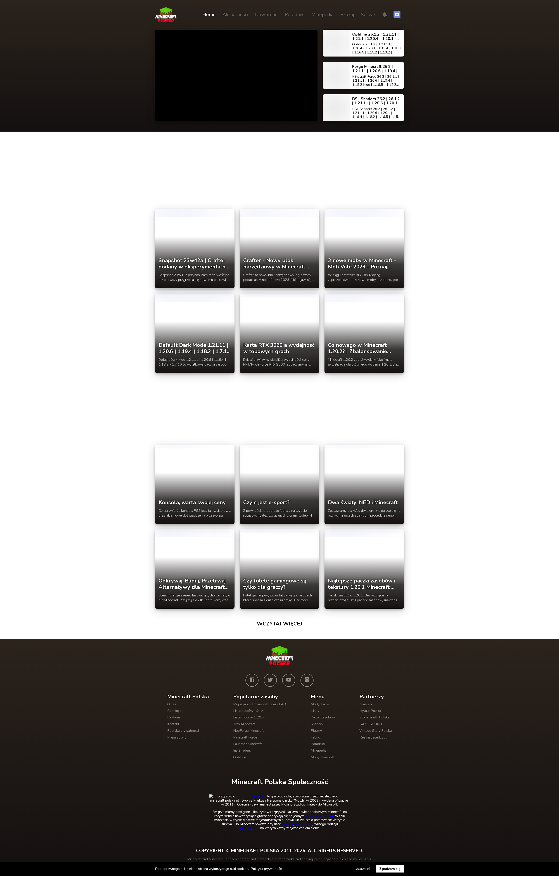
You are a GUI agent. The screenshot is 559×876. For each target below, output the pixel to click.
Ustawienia (363, 868)
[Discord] (307, 680)
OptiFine (239, 757)
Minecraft (259, 796)
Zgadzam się (389, 868)
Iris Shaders (242, 750)
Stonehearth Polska (374, 717)
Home (209, 14)
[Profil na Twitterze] (270, 680)
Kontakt (173, 724)
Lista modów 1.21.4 (248, 710)
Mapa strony (176, 737)
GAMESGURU (370, 724)
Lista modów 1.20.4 (248, 717)
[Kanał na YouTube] (288, 680)
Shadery (317, 724)
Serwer (369, 14)
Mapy (315, 710)
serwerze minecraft (319, 816)
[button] (385, 15)
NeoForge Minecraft (248, 730)
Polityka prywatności (183, 730)
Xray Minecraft (244, 724)
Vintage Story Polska (375, 730)
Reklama (174, 717)
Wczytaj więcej (279, 623)
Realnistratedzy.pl (372, 737)
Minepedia (322, 14)
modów (287, 824)
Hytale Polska (370, 710)
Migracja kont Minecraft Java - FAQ (259, 704)
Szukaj (347, 14)
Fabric (315, 737)
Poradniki (294, 14)
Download (266, 14)
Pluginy (316, 730)
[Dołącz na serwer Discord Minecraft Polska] (397, 15)
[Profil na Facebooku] (252, 680)
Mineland (366, 704)
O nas (171, 704)
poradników (303, 824)
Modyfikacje (320, 704)
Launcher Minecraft (247, 744)
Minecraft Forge (245, 737)
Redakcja (174, 710)
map (256, 828)
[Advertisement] (279, 173)
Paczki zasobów (323, 717)
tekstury (245, 828)
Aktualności (235, 14)
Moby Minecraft (323, 757)
